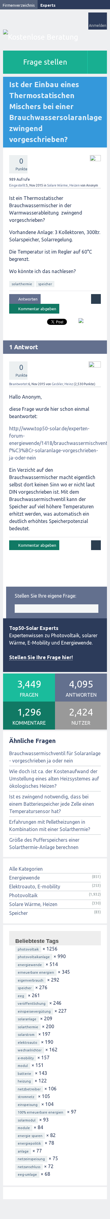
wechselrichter (30, 1050)
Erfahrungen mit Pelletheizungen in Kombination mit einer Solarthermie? (49, 825)
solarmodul (26, 1120)
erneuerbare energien (36, 972)
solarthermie (22, 284)
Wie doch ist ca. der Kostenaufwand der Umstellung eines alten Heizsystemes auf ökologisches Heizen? (54, 779)
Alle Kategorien (26, 869)
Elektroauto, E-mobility (34, 886)
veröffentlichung (32, 1003)
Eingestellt (17, 185)
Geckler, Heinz (62, 384)
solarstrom (26, 1034)
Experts (48, 5)
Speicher (18, 913)
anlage (23, 1151)
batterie (24, 1073)
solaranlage (27, 1019)
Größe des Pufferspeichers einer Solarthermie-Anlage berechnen (44, 843)
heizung (24, 1081)
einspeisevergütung (34, 1011)
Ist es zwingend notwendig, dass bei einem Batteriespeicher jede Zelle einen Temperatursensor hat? (51, 804)
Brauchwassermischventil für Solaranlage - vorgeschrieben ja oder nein (55, 757)
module (24, 1128)
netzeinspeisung (31, 1159)
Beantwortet (18, 384)
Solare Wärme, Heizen (63, 185)
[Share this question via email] (78, 323)
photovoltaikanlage (34, 957)
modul (23, 1066)
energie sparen (30, 1136)
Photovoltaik (23, 895)
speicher (45, 284)
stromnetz (26, 1097)
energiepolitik (29, 1143)
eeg (21, 996)
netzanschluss (29, 1167)
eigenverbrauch (30, 980)
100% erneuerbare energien (40, 1112)
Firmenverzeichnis (19, 5)
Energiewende (24, 877)
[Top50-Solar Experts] (55, 37)
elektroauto (27, 1042)
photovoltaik (28, 949)
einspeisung (28, 1105)
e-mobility (26, 1058)
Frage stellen (45, 62)
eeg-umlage (27, 1174)
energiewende (30, 965)
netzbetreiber (29, 1089)
